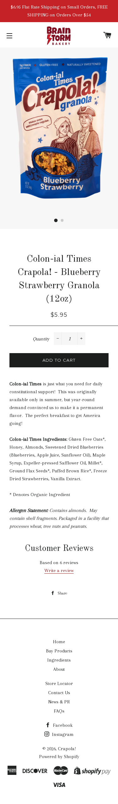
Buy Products (59, 651)
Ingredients (59, 660)
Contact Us (59, 692)
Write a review (59, 570)
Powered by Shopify (59, 756)
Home (59, 642)
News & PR (59, 702)
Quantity (41, 339)
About (59, 669)
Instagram (62, 734)
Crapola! (67, 748)
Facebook (62, 725)
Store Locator (59, 683)
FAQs (59, 711)
